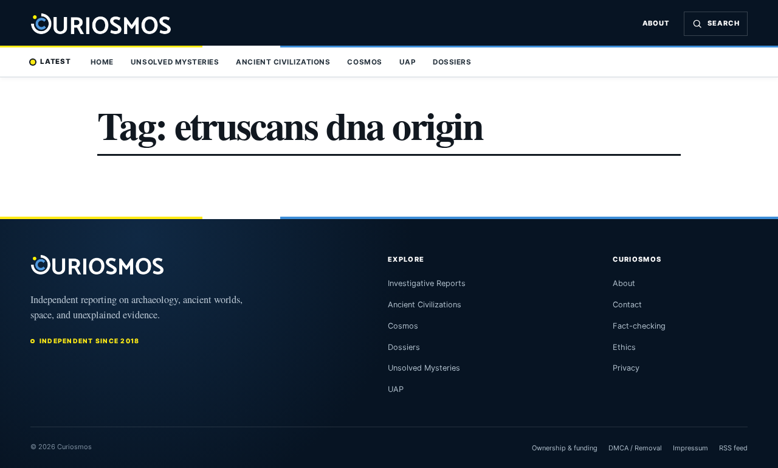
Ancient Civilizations (283, 62)
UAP (407, 62)
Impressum (690, 448)
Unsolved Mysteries (175, 62)
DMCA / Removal (635, 448)
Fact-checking (639, 325)
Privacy (626, 367)
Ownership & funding (564, 448)
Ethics (624, 347)
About (656, 23)
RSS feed (733, 448)
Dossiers (452, 62)
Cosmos (364, 62)
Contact (627, 304)
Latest (55, 61)
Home (102, 62)
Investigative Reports (427, 283)
